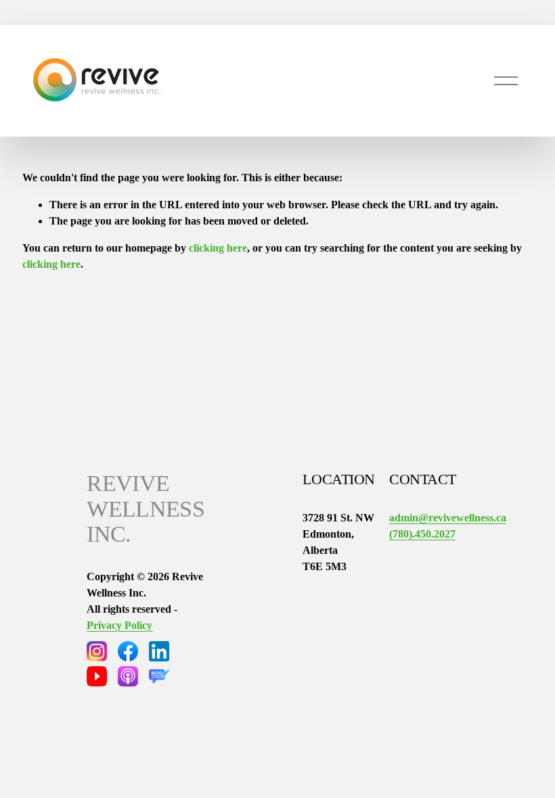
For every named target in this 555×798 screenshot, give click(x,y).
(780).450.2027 (422, 534)
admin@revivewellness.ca (447, 517)
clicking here (218, 248)
